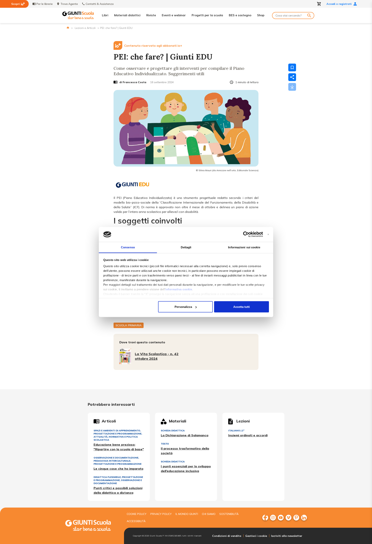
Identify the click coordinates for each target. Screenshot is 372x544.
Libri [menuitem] (105, 15)
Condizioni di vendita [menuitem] (226, 536)
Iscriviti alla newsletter (286, 536)
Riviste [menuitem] (151, 15)
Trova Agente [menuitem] (69, 3)
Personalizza (183, 306)
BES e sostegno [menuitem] (240, 15)
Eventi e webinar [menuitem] (174, 15)
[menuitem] (265, 518)
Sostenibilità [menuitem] (229, 514)
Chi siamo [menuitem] (208, 514)
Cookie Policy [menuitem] (136, 514)
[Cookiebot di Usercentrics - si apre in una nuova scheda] (246, 234)
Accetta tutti (241, 306)
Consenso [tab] (128, 247)
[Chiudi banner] (268, 234)
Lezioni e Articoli (85, 28)
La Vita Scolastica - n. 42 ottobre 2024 (156, 356)
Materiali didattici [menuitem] (127, 15)
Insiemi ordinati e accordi (248, 435)
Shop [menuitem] (260, 15)
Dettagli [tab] (186, 247)
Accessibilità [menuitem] (136, 521)
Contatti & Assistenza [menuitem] (100, 3)
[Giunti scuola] (92, 526)
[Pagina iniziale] (68, 28)
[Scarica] (292, 87)
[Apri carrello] (319, 4)
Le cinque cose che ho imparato (118, 469)
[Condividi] (292, 77)
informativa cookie (178, 289)
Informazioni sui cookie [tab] (244, 247)
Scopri (15, 4)
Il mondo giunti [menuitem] (187, 514)
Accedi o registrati (339, 4)
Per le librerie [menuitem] (44, 3)
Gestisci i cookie (256, 536)
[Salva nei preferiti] (292, 67)
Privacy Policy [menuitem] (161, 514)
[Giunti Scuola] (78, 15)
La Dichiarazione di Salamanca (184, 435)
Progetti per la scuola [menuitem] (207, 15)
